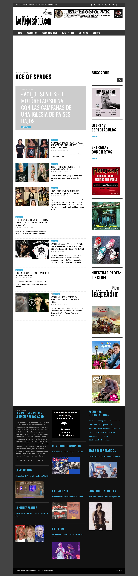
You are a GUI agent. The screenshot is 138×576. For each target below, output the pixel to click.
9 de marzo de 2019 (27, 278)
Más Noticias (54, 140)
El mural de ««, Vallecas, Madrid (32, 476)
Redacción (53, 150)
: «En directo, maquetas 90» (68, 452)
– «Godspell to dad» (100, 425)
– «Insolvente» (105, 428)
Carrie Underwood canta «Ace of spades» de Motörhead (65, 168)
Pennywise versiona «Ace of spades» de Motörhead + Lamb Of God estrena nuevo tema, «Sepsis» (67, 145)
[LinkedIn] (99, 5)
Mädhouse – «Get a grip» (98, 436)
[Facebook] (91, 5)
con (61, 534)
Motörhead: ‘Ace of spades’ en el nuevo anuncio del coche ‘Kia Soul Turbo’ (66, 299)
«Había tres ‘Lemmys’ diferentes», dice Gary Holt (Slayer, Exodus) (66, 192)
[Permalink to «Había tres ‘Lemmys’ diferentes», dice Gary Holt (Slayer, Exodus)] (32, 196)
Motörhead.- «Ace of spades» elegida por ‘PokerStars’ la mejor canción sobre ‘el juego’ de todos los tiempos (67, 246)
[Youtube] (117, 5)
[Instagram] (95, 5)
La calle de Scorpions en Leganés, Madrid (105, 456)
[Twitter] (113, 5)
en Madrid (67, 496)
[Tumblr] (109, 5)
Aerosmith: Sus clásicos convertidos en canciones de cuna (32, 274)
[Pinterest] (102, 5)
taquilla (94, 158)
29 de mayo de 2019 (62, 251)
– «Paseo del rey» (105, 421)
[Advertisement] (69, 53)
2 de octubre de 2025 (62, 150)
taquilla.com (96, 136)
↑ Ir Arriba (119, 571)
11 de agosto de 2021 (27, 227)
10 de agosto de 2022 (62, 196)
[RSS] (106, 5)
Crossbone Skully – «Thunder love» (102, 432)
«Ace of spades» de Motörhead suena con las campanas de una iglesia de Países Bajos (31, 222)
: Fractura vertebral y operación (104, 497)
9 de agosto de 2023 (62, 172)
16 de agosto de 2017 (62, 304)
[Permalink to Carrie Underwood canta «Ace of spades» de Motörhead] (32, 172)
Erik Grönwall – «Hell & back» (100, 440)
